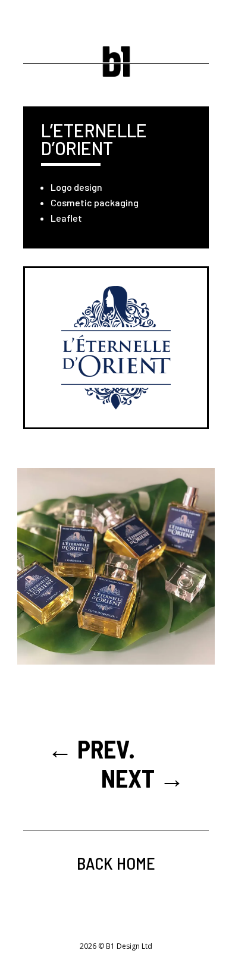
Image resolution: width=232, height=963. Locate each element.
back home (116, 862)
